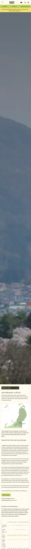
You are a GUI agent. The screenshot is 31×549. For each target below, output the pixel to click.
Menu (2, 2)
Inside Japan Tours (12, 2)
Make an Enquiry (25, 6)
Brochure (5, 6)
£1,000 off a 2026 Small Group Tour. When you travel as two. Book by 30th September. (14, 10)
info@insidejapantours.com (7, 500)
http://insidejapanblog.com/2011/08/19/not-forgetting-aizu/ (14, 490)
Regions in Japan (6, 388)
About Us (14, 6)
